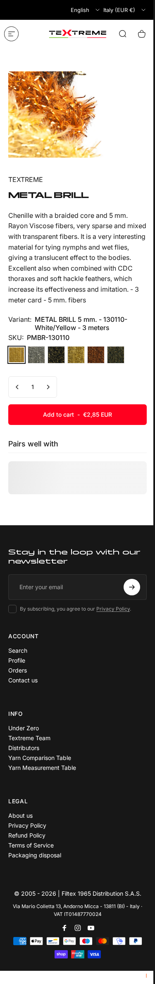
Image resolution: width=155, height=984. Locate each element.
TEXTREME (25, 179)
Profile (16, 660)
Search (17, 650)
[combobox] (86, 10)
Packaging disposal (34, 855)
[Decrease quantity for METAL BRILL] (17, 387)
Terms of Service (31, 845)
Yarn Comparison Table (39, 757)
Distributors (23, 747)
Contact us (23, 680)
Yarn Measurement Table (42, 767)
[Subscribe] (132, 587)
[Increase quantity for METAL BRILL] (48, 387)
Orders (17, 670)
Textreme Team (29, 737)
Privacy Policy (113, 609)
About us (20, 815)
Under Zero (23, 728)
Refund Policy (26, 835)
